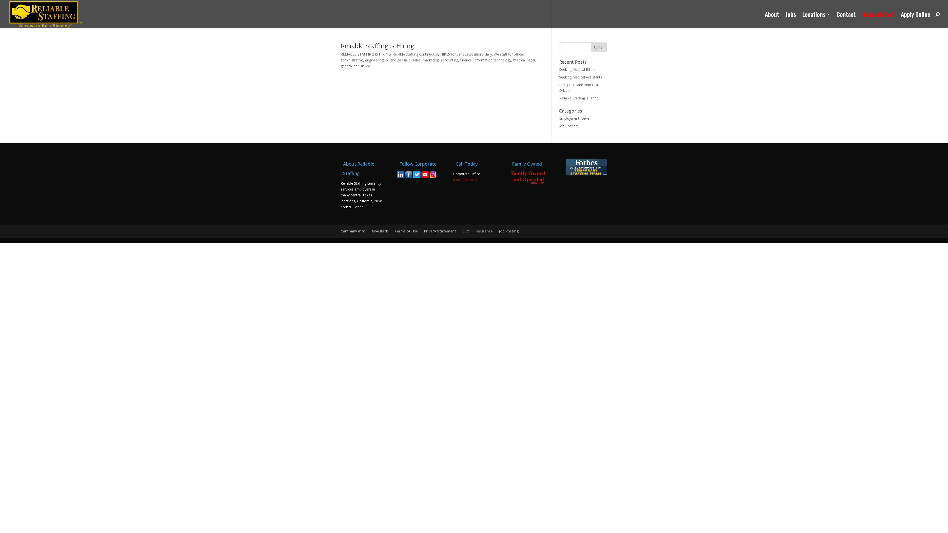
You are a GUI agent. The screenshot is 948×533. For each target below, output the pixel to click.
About (772, 15)
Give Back (380, 231)
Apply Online (915, 15)
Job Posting (568, 126)
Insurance (484, 231)
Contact (846, 15)
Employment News (574, 118)
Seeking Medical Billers (577, 69)
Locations (813, 15)
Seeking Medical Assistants (580, 77)
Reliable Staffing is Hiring (377, 45)
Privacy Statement (440, 231)
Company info (353, 231)
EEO (466, 231)
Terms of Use (406, 231)
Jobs (791, 15)
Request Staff (878, 15)
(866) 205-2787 (465, 179)
